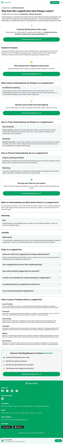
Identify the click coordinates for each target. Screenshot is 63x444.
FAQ (2, 419)
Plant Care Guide (18, 406)
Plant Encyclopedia (6, 406)
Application (46, 406)
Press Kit (39, 413)
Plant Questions (29, 406)
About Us (33, 413)
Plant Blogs (38, 406)
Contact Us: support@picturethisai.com (16, 419)
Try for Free (54, 2)
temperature (47, 171)
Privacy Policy (5, 413)
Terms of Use (14, 413)
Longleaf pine (6, 8)
